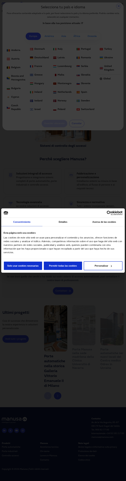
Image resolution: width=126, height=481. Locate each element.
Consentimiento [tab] (21, 221)
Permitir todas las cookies (63, 265)
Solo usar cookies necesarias (23, 265)
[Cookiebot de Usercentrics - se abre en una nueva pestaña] (109, 213)
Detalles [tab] (63, 221)
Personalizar (101, 265)
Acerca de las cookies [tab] (104, 221)
